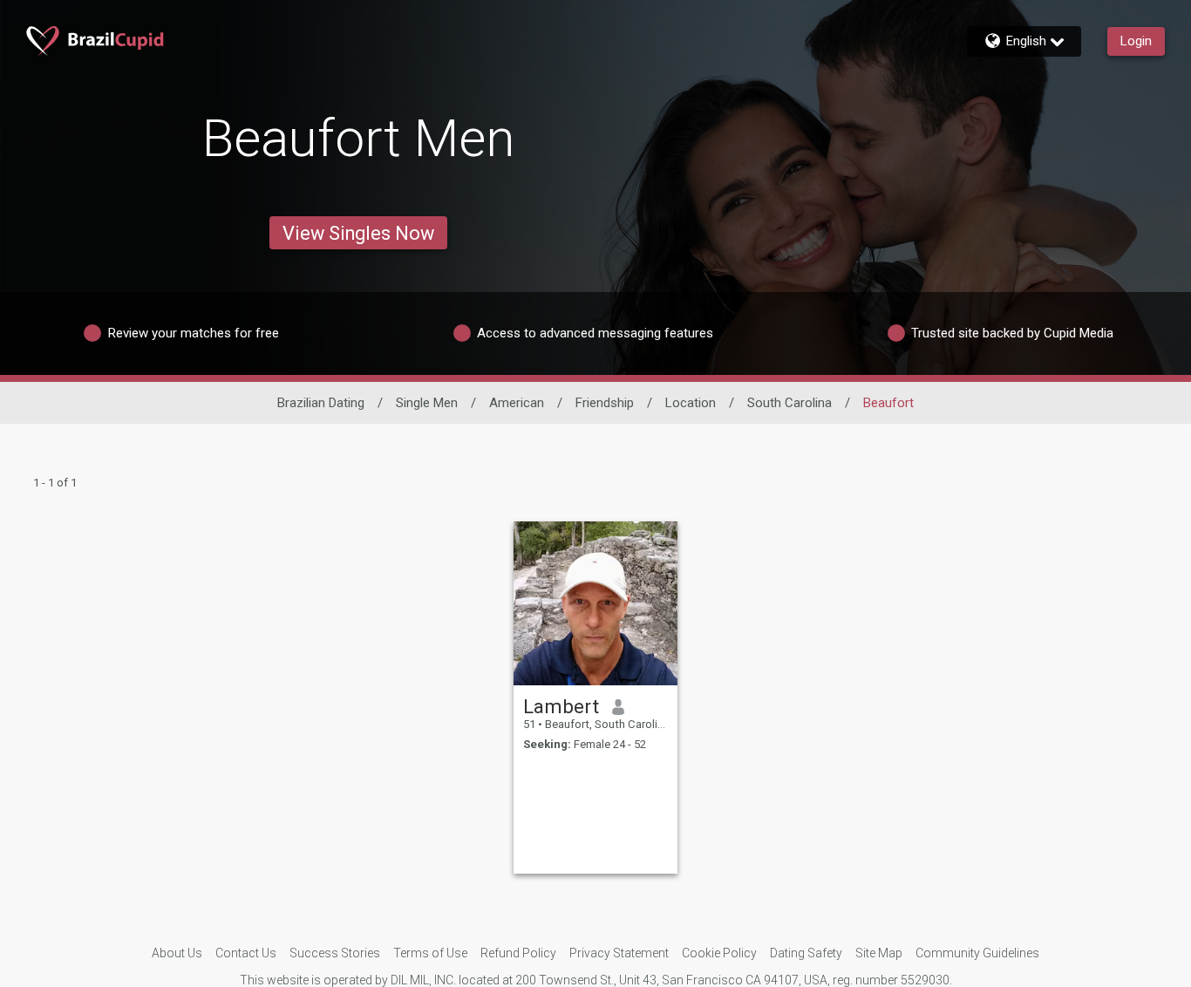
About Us (177, 953)
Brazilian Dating (320, 403)
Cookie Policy (719, 953)
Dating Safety (806, 953)
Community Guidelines (977, 953)
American (516, 403)
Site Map (878, 953)
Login (1136, 41)
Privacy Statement (619, 953)
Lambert (561, 706)
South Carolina (789, 403)
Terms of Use (430, 953)
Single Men (427, 403)
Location (690, 403)
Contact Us (245, 953)
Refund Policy (518, 953)
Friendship (604, 403)
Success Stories (334, 953)
